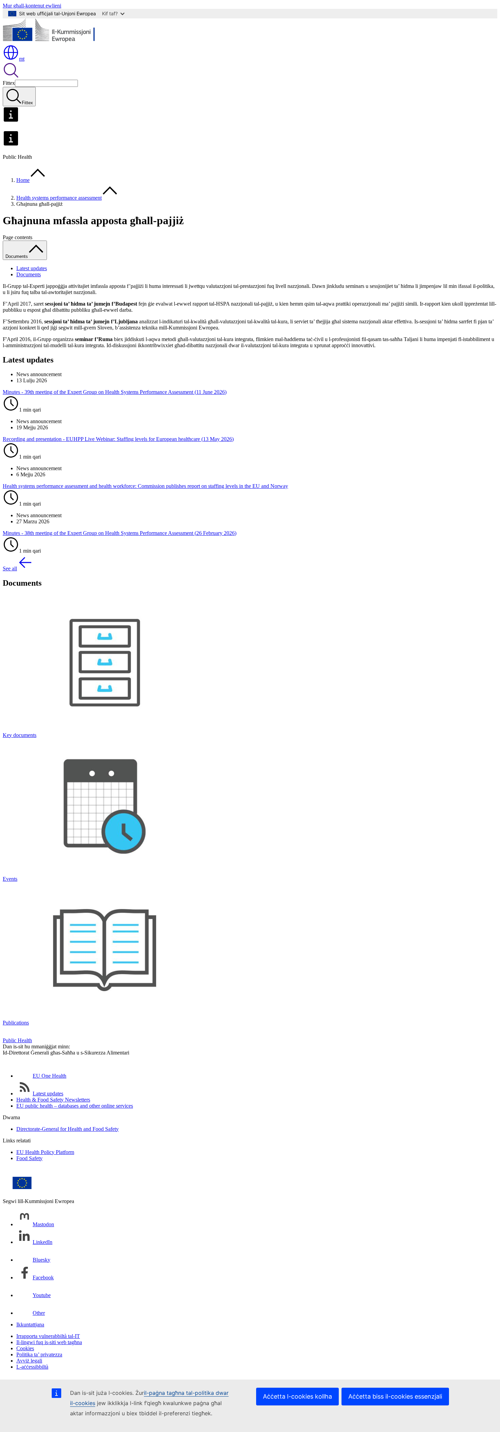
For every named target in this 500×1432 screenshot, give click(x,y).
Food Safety (29, 1158)
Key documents (19, 735)
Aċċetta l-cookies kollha (297, 1396)
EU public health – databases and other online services (74, 1106)
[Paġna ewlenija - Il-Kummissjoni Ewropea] (52, 41)
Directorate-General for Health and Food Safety (67, 1129)
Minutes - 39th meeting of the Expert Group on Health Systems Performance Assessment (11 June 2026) (115, 392)
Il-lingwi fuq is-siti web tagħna (49, 1342)
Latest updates (31, 268)
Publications (16, 1023)
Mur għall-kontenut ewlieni (32, 6)
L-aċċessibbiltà (32, 1367)
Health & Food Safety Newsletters (53, 1100)
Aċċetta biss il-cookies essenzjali (395, 1396)
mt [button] (21, 59)
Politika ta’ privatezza (39, 1354)
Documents (28, 274)
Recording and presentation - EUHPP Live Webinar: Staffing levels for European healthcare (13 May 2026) (118, 439)
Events (10, 879)
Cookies (25, 1348)
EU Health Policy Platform (45, 1152)
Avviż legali (29, 1361)
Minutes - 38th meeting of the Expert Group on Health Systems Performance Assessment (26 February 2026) (119, 533)
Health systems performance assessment (59, 198)
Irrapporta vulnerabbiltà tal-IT (48, 1336)
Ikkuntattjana (30, 1324)
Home (23, 180)
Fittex (9, 83)
